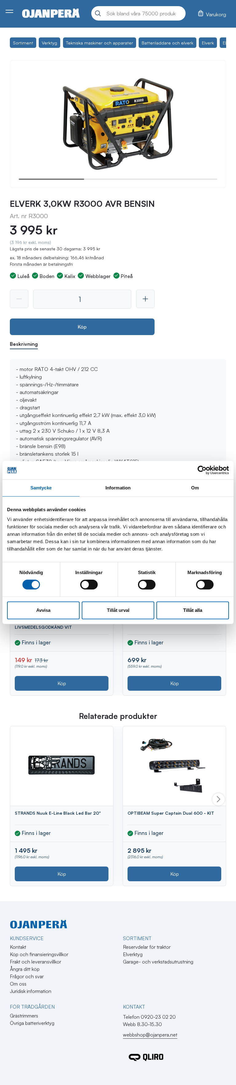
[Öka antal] (145, 299)
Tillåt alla (192, 610)
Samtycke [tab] (41, 487)
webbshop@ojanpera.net (150, 1035)
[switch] (89, 584)
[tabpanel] (118, 434)
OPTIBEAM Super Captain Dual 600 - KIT (171, 813)
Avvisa (43, 610)
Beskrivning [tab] (24, 344)
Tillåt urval (118, 610)
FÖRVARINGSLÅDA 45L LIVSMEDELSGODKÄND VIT (43, 624)
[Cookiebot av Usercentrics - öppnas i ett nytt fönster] (202, 470)
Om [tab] (195, 487)
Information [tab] (118, 487)
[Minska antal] (19, 299)
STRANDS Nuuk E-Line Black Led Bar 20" (58, 813)
